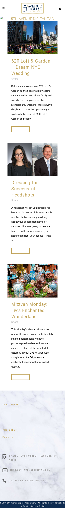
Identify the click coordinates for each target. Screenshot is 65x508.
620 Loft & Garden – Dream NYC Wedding (30, 67)
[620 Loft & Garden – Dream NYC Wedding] (33, 37)
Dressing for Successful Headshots (24, 189)
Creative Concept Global (34, 506)
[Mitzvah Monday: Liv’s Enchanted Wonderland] (33, 281)
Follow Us (7, 437)
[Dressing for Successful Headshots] (33, 159)
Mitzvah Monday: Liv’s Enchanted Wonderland (29, 310)
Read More (20, 129)
